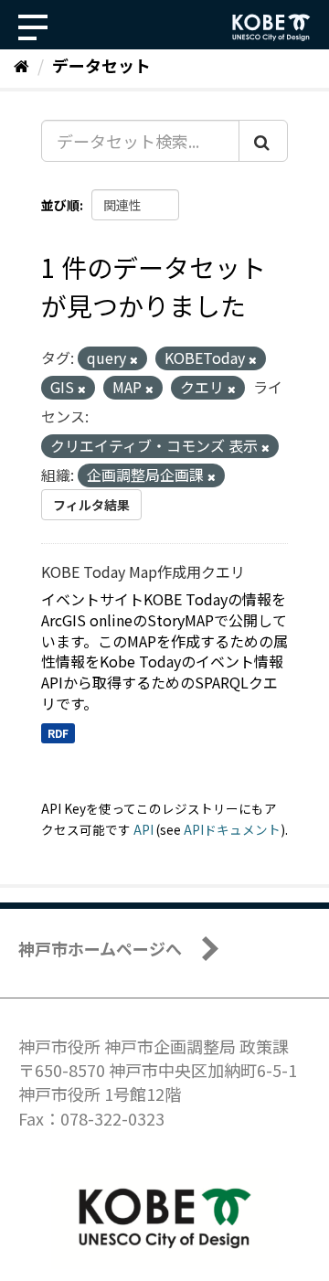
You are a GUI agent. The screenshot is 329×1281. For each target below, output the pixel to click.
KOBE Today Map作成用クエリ (143, 571)
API (143, 829)
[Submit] (263, 141)
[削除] (134, 359)
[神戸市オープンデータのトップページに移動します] (271, 27)
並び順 (60, 205)
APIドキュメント (232, 829)
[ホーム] (21, 65)
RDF (58, 733)
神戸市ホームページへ (100, 948)
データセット (101, 65)
